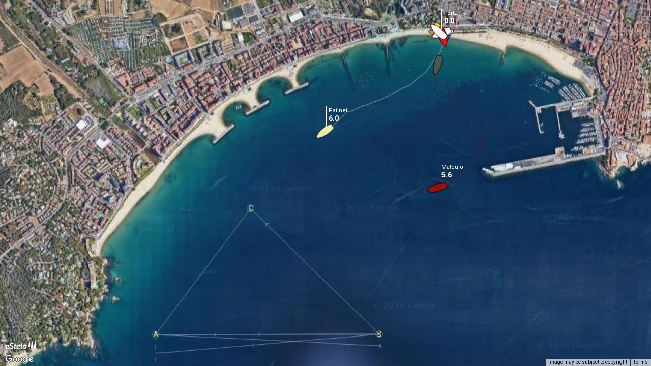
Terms (640, 362)
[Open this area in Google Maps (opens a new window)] (19, 359)
